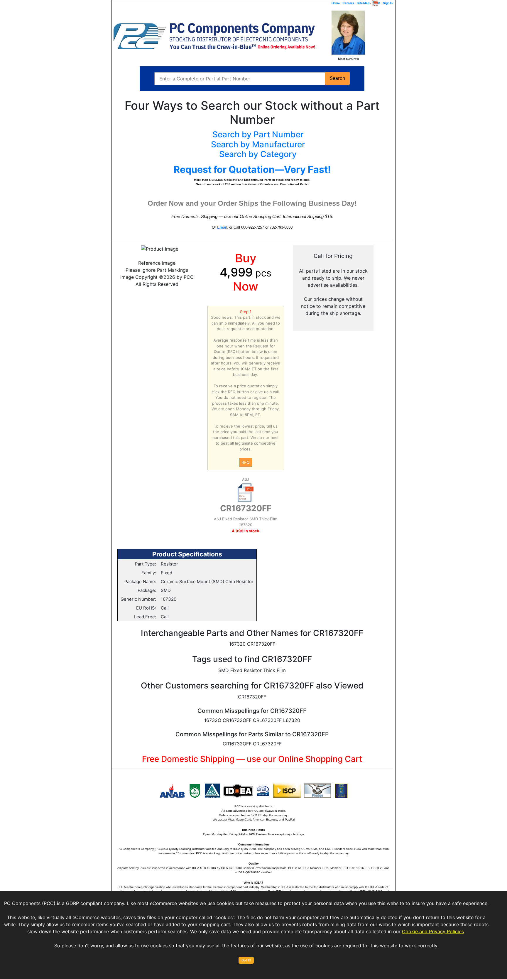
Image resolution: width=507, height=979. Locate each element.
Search (337, 78)
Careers (348, 3)
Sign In (388, 3)
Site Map (363, 3)
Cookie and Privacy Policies (433, 931)
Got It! (246, 960)
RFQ (245, 462)
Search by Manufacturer (258, 144)
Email (222, 227)
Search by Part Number (258, 134)
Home (336, 3)
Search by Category (258, 154)
